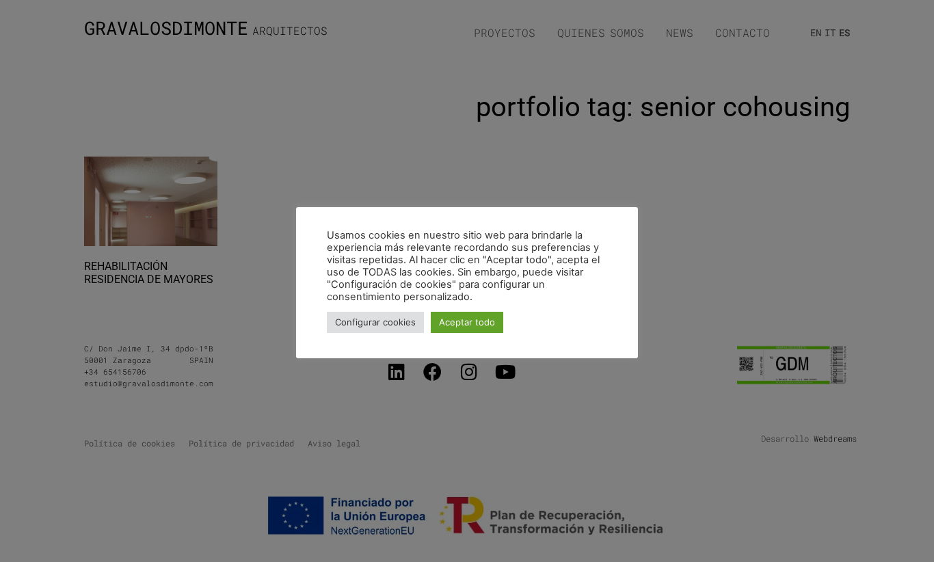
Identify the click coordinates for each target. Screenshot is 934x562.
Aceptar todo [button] (467, 322)
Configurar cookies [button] (375, 322)
